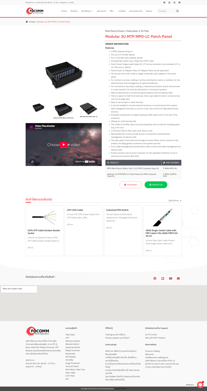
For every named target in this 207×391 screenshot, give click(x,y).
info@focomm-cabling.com (156, 357)
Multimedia (70, 353)
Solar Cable (70, 372)
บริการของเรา (101, 11)
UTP (67, 338)
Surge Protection (73, 363)
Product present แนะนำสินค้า (117, 338)
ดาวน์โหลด (122, 11)
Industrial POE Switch (117, 210)
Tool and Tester (72, 366)
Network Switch (72, 344)
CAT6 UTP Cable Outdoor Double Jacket (44, 232)
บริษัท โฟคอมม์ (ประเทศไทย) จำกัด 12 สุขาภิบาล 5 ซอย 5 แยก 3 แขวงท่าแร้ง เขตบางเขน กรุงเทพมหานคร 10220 (162, 363)
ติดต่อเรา (149, 11)
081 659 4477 (151, 338)
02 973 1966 (151, 334)
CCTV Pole (70, 376)
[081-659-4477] (179, 2)
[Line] (169, 2)
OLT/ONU (69, 360)
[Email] (174, 2)
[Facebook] (164, 2)
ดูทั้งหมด (31, 248)
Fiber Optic (70, 334)
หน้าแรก (64, 11)
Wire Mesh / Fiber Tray (75, 369)
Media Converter (73, 350)
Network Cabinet (73, 341)
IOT (67, 379)
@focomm (149, 354)
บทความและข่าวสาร (136, 11)
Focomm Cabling (152, 351)
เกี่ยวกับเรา (74, 11)
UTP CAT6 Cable (75, 210)
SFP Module (71, 357)
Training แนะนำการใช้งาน (115, 334)
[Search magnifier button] (177, 11)
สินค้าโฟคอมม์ (86, 11)
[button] (92, 11)
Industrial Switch (73, 347)
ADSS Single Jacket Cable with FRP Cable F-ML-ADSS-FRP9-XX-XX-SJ (162, 233)
